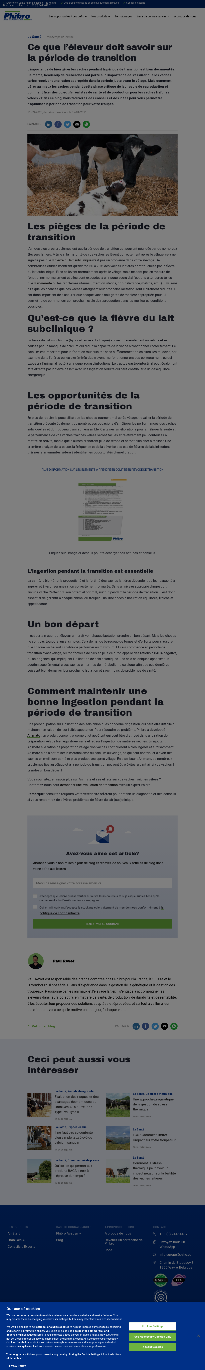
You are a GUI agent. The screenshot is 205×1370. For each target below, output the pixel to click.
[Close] (198, 1335)
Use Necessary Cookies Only (152, 1336)
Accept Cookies (153, 1346)
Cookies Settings (152, 1326)
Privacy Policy (16, 1365)
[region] (102, 1336)
